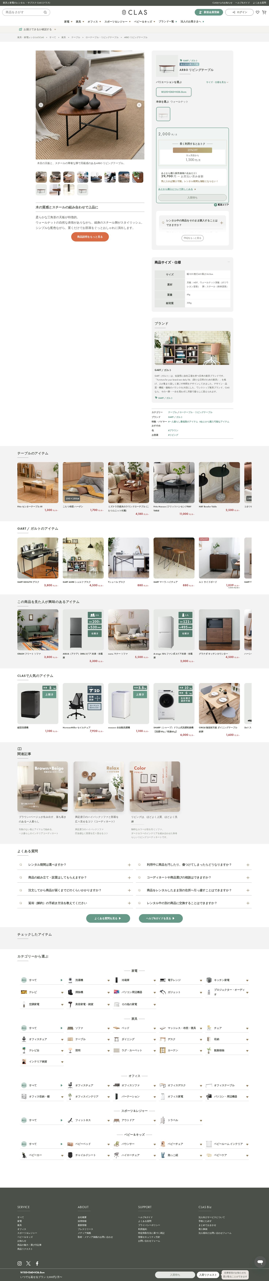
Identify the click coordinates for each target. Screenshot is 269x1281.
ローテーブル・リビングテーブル (102, 37)
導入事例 (203, 1229)
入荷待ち (192, 197)
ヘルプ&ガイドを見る (158, 918)
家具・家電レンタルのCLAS (30, 37)
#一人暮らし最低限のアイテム (183, 421)
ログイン (242, 12)
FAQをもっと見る (192, 238)
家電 (19, 1221)
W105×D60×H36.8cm (173, 91)
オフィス (21, 1229)
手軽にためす (205, 1221)
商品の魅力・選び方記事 (29, 1245)
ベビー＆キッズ (25, 1237)
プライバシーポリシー (149, 1225)
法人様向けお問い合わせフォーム (215, 1233)
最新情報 (82, 1225)
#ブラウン (173, 430)
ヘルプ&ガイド (242, 2)
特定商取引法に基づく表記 (151, 1233)
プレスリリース (85, 1229)
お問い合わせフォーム (149, 1241)
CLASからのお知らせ (222, 2)
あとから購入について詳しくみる (175, 189)
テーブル (75, 37)
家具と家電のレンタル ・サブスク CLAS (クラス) (26, 2)
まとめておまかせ (207, 1225)
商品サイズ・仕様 (168, 262)
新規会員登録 (211, 12)
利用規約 (142, 1229)
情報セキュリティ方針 (149, 1237)
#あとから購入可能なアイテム (214, 421)
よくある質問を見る (105, 918)
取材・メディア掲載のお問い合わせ (95, 1237)
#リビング (173, 435)
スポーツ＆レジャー (27, 1233)
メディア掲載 (84, 1233)
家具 (63, 37)
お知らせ (21, 1241)
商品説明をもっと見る (90, 236)
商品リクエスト (25, 1249)
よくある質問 (259, 2)
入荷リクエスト (208, 1274)
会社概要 (82, 1217)
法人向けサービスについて (212, 1217)
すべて (52, 37)
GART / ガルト (175, 417)
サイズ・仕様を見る (216, 82)
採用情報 (82, 1221)
